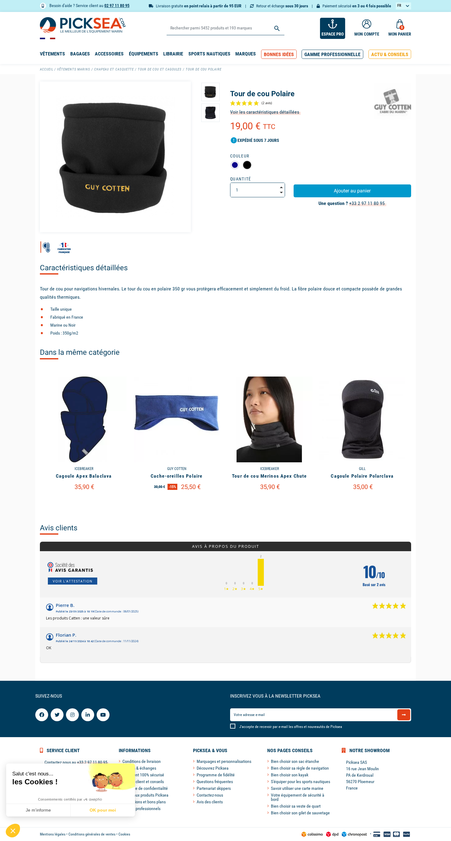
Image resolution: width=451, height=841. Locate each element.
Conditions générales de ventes (91, 834)
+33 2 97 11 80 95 (367, 203)
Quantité (240, 178)
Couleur (239, 155)
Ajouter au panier (352, 191)
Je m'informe (38, 810)
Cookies (124, 834)
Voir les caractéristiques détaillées (264, 112)
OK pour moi (103, 810)
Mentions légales (52, 834)
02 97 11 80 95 (116, 5)
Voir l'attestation (72, 581)
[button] (279, 54)
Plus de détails (83, 502)
